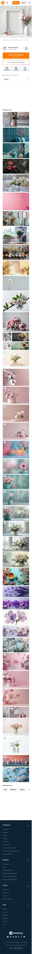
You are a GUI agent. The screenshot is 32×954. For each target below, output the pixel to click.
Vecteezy (5, 852)
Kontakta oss (6, 912)
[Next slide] (25, 809)
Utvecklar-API (6, 864)
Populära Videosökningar (10, 899)
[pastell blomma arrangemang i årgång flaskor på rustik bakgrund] (16, 251)
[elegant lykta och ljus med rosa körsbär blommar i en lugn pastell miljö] (16, 457)
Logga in (23, 2)
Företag (5, 858)
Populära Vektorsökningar (10, 893)
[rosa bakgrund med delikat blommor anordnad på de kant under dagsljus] (16, 200)
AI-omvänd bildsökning (9, 867)
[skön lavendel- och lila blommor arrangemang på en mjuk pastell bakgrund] (16, 599)
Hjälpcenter (6, 909)
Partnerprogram (7, 890)
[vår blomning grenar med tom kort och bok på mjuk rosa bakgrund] (16, 653)
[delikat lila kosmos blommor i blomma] (16, 625)
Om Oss (5, 915)
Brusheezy (6, 849)
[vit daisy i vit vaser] (16, 765)
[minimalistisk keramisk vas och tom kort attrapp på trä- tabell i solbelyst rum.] (7, 335)
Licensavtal (6, 883)
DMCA (4, 887)
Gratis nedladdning (16, 55)
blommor (13, 809)
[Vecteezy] (2, 2)
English (5, 928)
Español (5, 932)
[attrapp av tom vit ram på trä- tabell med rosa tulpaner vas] (24, 345)
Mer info (6, 78)
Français (5, 941)
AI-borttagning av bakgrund (11, 870)
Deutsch (5, 938)
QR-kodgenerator (8, 873)
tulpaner (22, 809)
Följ (26, 49)
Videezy (5, 855)
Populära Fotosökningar (9, 896)
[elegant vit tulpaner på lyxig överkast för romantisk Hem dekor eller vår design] (16, 182)
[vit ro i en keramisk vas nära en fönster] (16, 536)
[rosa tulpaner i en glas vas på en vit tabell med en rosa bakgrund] (16, 747)
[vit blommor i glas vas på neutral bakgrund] (16, 367)
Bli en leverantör (7, 918)
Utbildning (6, 861)
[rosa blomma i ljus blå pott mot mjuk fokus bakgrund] (16, 474)
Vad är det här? (15, 75)
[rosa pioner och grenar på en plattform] (16, 385)
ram (5, 809)
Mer (4, 944)
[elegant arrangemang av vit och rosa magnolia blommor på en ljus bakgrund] (16, 639)
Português (6, 935)
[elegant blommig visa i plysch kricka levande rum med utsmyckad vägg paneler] (16, 133)
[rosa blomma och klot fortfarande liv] (16, 669)
